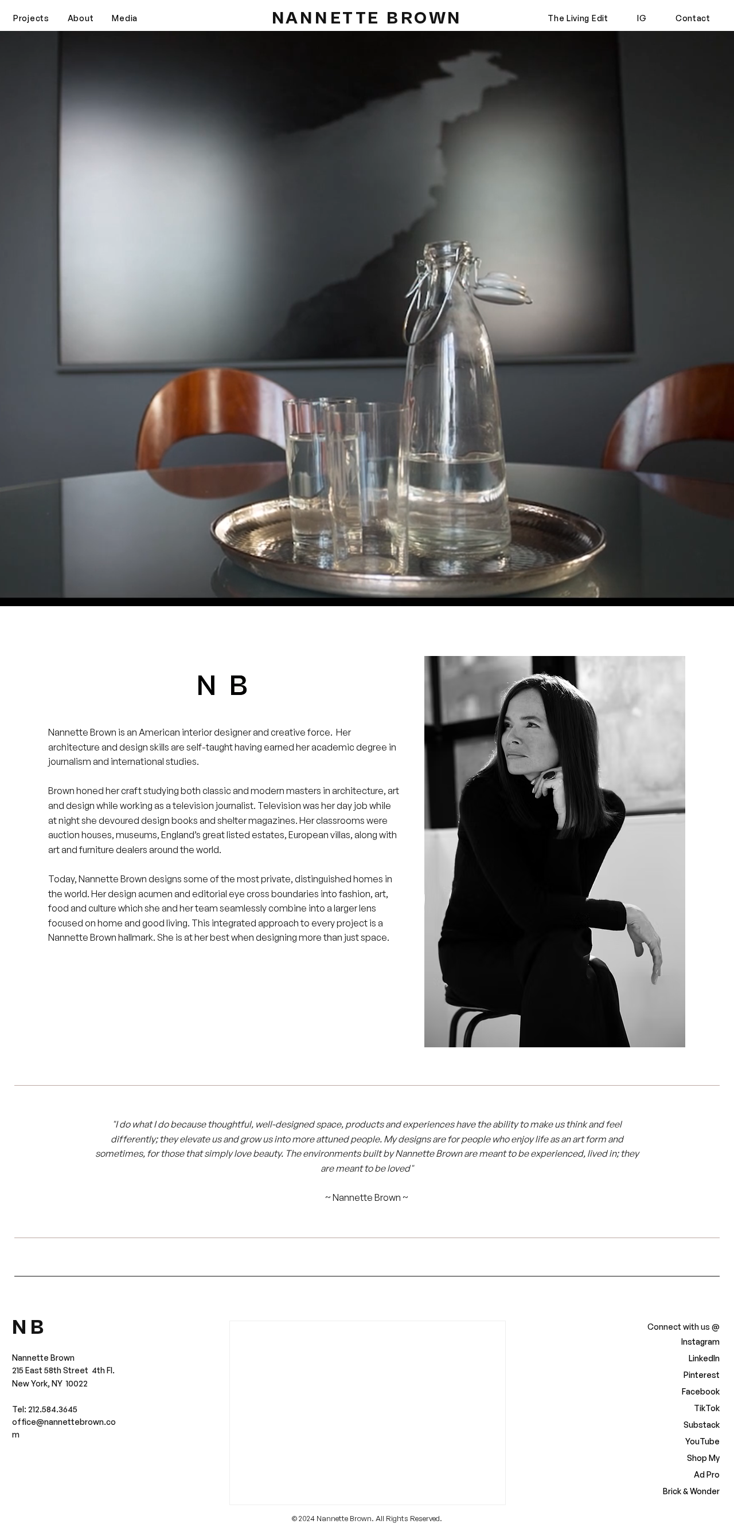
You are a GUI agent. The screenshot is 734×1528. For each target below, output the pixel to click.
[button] (31, 18)
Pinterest (702, 1375)
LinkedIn (704, 1358)
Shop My (703, 1458)
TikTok (707, 1408)
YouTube (702, 1441)
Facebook (701, 1391)
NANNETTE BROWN (367, 18)
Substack (702, 1424)
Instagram (700, 1341)
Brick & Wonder (693, 1491)
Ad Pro (707, 1474)
